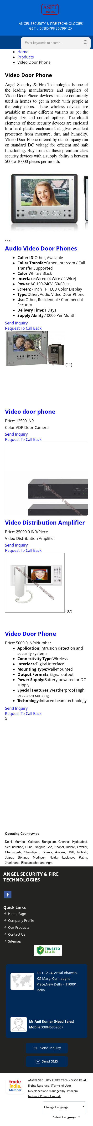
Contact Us (16, 934)
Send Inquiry (16, 323)
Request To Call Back (23, 328)
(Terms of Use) (61, 1086)
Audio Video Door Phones (41, 248)
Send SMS (50, 1061)
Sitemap (14, 941)
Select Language (64, 1117)
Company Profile (21, 920)
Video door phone (30, 411)
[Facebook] (7, 897)
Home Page (17, 913)
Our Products (18, 927)
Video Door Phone (30, 633)
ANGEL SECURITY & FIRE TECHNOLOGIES (51, 26)
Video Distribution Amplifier (45, 522)
